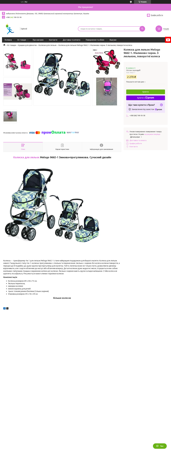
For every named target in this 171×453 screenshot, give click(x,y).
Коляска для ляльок (26, 157)
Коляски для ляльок (48, 45)
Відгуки (113, 40)
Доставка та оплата (71, 40)
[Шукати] (142, 29)
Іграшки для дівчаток (27, 45)
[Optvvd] (10, 28)
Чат (162, 446)
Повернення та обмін (95, 40)
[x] (7, 309)
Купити (146, 92)
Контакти (53, 40)
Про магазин (38, 40)
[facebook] (4, 309)
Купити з (141, 98)
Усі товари (21, 40)
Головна (8, 40)
